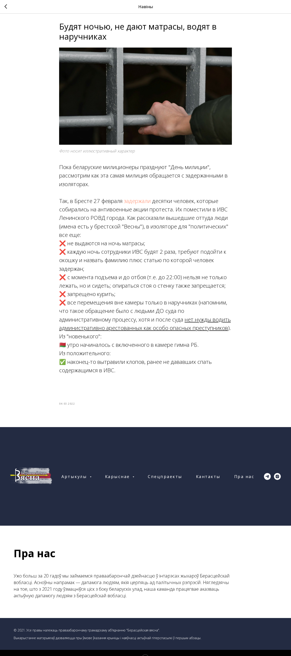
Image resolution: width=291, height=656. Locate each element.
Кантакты (208, 476)
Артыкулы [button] (75, 476)
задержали (137, 201)
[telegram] (267, 476)
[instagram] (277, 476)
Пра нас (244, 476)
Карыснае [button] (118, 476)
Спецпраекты (165, 476)
